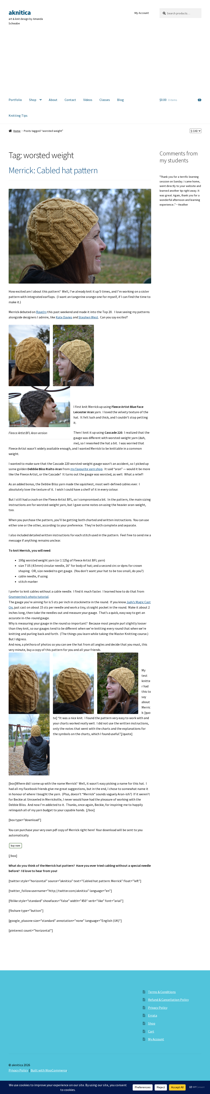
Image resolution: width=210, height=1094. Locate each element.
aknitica (20, 12)
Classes (104, 100)
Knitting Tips (18, 115)
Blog (120, 100)
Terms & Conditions (162, 992)
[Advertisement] (105, 61)
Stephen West (88, 317)
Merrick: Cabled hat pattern (53, 170)
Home (17, 131)
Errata (152, 1015)
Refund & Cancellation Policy (168, 1000)
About (53, 100)
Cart (151, 1031)
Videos (87, 100)
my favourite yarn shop (86, 469)
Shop (32, 100)
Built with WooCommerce (49, 1070)
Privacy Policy (157, 1008)
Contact (70, 100)
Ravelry (41, 312)
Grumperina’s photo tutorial (29, 597)
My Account (142, 13)
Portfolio (15, 100)
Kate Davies (64, 317)
